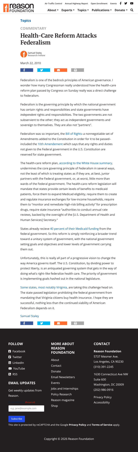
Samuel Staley (29, 316)
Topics (82, 10)
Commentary (33, 28)
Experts (66, 10)
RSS (15, 374)
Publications (100, 10)
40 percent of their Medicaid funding (74, 229)
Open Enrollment (99, 3)
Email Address (21, 402)
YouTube (19, 368)
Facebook (19, 351)
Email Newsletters (63, 377)
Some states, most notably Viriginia (43, 287)
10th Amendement (50, 144)
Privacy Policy (103, 397)
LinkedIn (18, 363)
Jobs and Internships (64, 388)
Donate (120, 10)
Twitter (17, 357)
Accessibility (102, 402)
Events (113, 3)
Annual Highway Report (76, 3)
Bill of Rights (73, 134)
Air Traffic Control (53, 3)
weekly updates (24, 390)
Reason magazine (62, 400)
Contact (56, 366)
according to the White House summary (85, 163)
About (51, 10)
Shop (54, 406)
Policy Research (61, 394)
